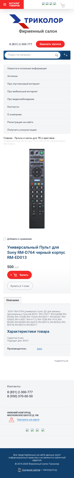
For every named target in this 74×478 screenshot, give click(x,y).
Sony (39, 348)
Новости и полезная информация (27, 68)
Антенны (12, 76)
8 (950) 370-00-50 (20, 396)
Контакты (13, 106)
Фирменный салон (38, 31)
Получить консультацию (22, 129)
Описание (12, 300)
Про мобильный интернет (22, 91)
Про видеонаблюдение (20, 99)
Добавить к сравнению (19, 239)
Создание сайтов (31, 470)
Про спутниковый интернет (23, 83)
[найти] (56, 55)
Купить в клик (20, 286)
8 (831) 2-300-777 (20, 44)
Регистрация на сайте (20, 122)
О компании (14, 114)
